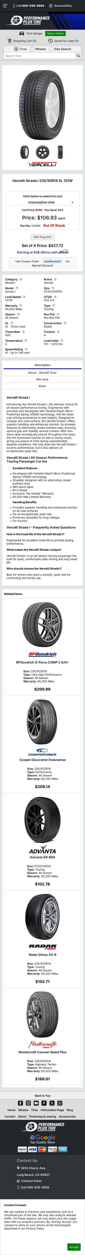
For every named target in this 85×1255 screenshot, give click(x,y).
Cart (24, 40)
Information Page (52, 1110)
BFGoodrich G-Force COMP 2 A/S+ (42, 662)
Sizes (42, 386)
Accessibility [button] (63, 5)
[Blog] (59, 1102)
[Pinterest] (43, 1102)
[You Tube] (35, 1102)
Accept (74, 1247)
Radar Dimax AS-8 (42, 955)
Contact (10, 1116)
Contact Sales (31, 1181)
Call (30, 5)
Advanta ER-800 (42, 857)
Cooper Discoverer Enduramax (42, 760)
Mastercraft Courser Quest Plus (43, 1052)
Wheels (23, 1110)
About (22, 1116)
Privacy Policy (13, 1233)
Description (42, 365)
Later (66, 40)
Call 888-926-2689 (35, 1187)
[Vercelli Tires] (42, 167)
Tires (34, 1110)
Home (11, 1110)
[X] (51, 1102)
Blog (70, 1110)
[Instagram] (27, 1102)
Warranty (42, 379)
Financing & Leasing (42, 1116)
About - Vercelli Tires (42, 372)
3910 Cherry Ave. (33, 1168)
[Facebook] (19, 1102)
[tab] (43, 365)
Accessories (67, 1116)
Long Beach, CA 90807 (33, 1175)
